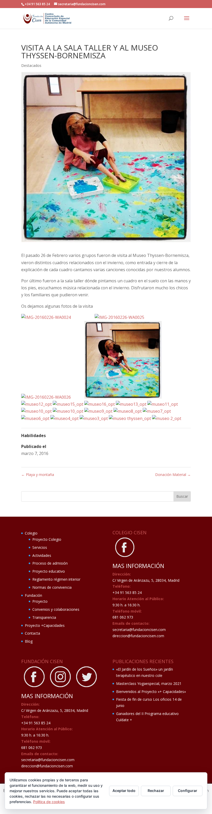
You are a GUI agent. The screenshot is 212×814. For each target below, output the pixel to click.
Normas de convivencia (52, 587)
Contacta (32, 633)
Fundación (33, 595)
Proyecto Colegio (46, 539)
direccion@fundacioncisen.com (138, 635)
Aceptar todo (123, 790)
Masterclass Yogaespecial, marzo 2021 (148, 683)
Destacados (31, 65)
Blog (29, 641)
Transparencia (44, 617)
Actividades (41, 555)
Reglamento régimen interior (56, 579)
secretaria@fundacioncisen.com (139, 629)
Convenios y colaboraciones (55, 609)
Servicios (39, 547)
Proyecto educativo (48, 571)
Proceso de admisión (50, 563)
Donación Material (173, 474)
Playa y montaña (37, 474)
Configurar (187, 790)
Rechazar (156, 790)
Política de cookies (49, 801)
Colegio (31, 533)
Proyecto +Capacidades (45, 625)
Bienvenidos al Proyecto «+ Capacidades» (151, 691)
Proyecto (40, 601)
